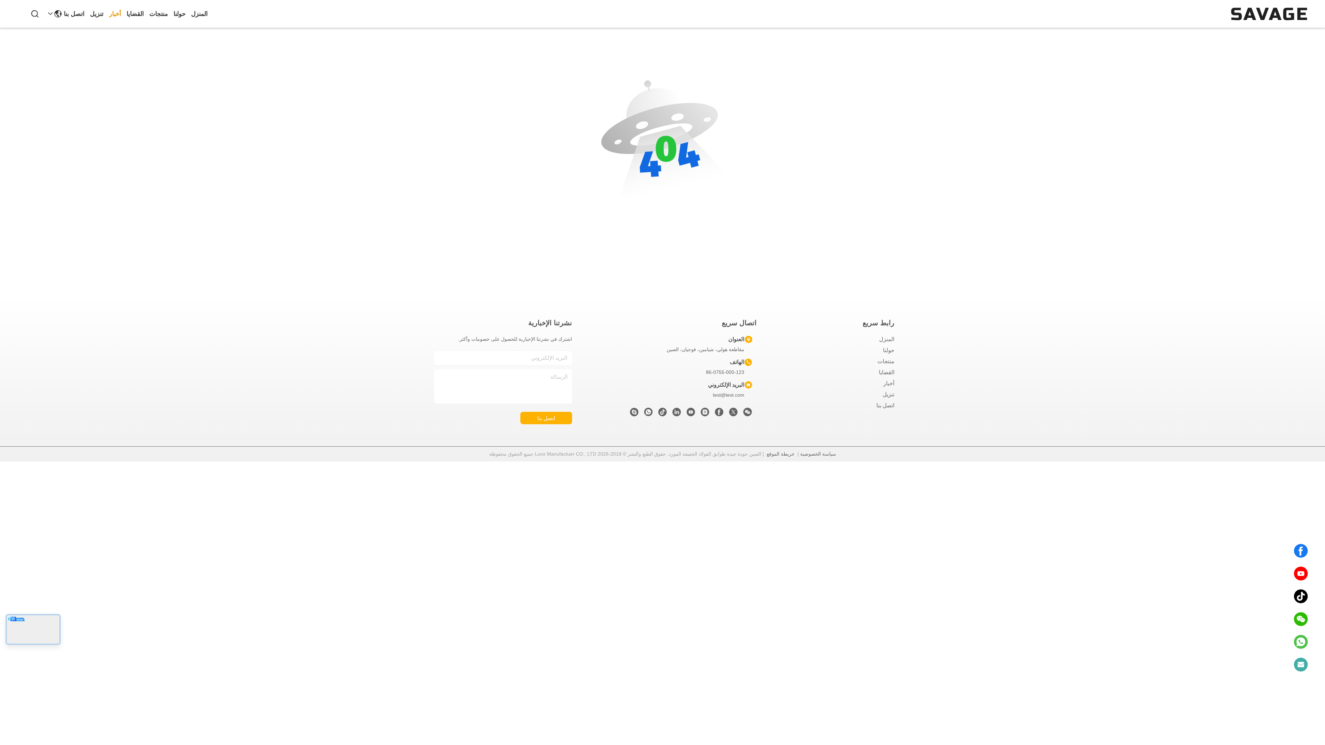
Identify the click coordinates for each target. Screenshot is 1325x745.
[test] (634, 414)
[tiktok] (1301, 596)
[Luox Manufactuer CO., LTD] (1269, 14)
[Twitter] (733, 414)
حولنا (180, 13)
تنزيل (97, 13)
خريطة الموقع (781, 454)
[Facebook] (1301, 551)
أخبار (115, 13)
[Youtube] (691, 414)
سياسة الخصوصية (818, 454)
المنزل (199, 13)
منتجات (158, 13)
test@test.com (728, 395)
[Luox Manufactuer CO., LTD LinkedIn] (676, 414)
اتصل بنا (74, 13)
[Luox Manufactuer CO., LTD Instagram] (705, 414)
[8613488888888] (1301, 642)
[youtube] (1301, 574)
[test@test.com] (1301, 665)
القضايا (135, 13)
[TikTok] (662, 414)
